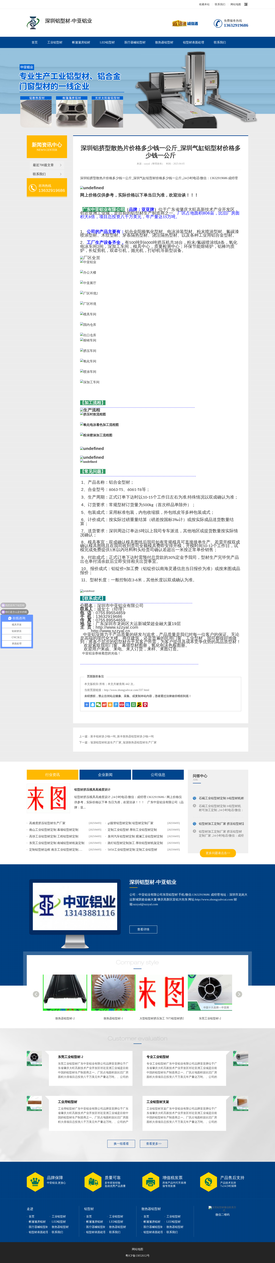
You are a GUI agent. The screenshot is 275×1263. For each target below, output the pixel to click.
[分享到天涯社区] (145, 704)
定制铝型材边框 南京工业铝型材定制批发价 (58, 849)
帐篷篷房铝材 (81, 42)
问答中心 (200, 776)
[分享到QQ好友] (92, 704)
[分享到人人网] (121, 704)
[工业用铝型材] (34, 1110)
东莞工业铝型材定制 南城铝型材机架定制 (56, 843)
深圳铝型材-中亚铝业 (152, 882)
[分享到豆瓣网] (139, 704)
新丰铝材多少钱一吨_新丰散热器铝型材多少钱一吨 (122, 736)
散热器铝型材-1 (65, 1018)
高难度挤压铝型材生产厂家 (47, 823)
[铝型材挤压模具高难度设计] (48, 798)
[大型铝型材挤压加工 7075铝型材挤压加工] (115, 995)
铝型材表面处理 (193, 42)
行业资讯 (52, 775)
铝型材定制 (33, 22)
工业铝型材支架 (158, 1102)
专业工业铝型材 (210, 1018)
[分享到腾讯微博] (116, 704)
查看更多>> (153, 1143)
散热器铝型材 (164, 42)
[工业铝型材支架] (240, 1110)
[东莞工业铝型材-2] (164, 995)
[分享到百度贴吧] (127, 704)
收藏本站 (204, 4)
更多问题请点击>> (218, 853)
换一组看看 (121, 1143)
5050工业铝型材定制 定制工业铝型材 (132, 849)
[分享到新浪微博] (104, 704)
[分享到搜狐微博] (133, 704)
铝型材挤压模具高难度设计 (92, 789)
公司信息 (158, 775)
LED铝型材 (107, 42)
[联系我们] (75, 906)
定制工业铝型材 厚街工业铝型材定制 (132, 829)
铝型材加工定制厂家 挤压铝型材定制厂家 (226, 820)
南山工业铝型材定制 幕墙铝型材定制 (53, 829)
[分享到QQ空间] (110, 704)
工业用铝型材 (67, 1102)
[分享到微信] (98, 704)
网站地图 (236, 4)
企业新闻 (105, 775)
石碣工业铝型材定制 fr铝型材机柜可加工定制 (229, 794)
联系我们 (220, 4)
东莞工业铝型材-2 (162, 1018)
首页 (35, 42)
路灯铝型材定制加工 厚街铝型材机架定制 (135, 843)
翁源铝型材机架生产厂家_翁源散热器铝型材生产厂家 (123, 742)
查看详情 (143, 929)
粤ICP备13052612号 (137, 1255)
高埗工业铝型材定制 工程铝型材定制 (53, 836)
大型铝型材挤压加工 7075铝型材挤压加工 (117, 1018)
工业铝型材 (54, 42)
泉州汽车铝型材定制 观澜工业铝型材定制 (135, 836)
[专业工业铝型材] (212, 995)
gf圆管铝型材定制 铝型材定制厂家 (130, 823)
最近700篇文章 (43, 165)
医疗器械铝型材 (135, 42)
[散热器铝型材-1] (67, 995)
